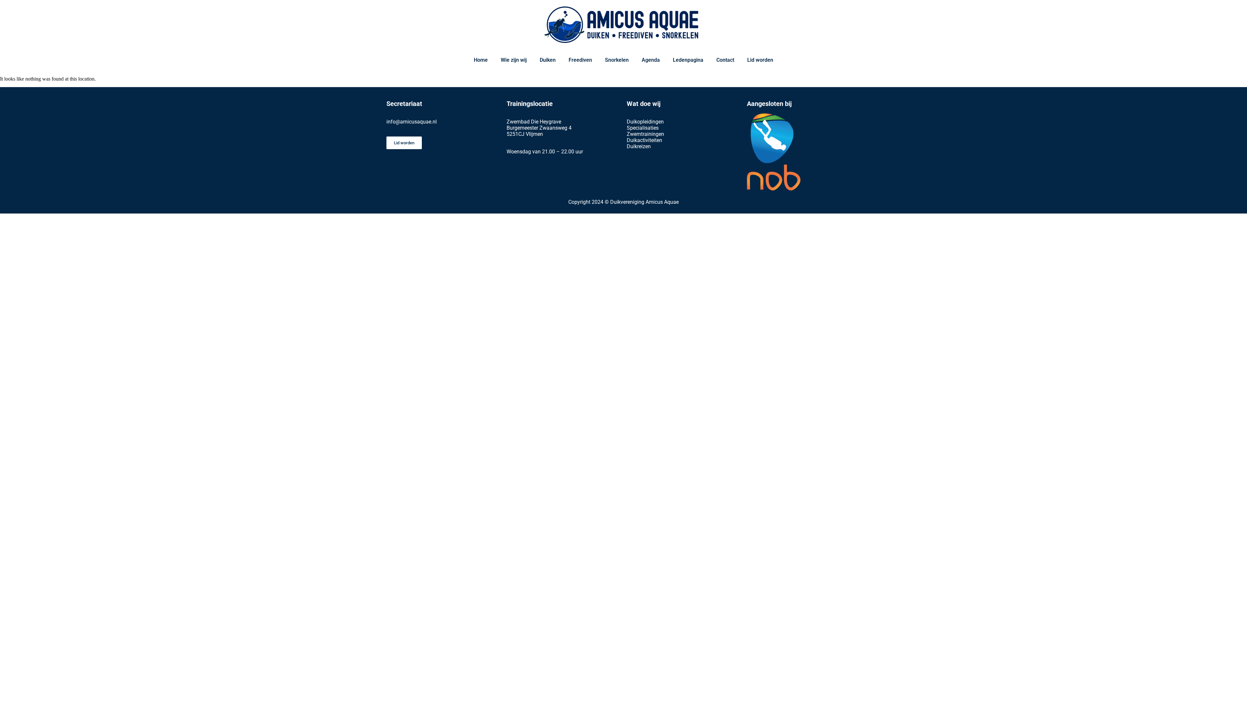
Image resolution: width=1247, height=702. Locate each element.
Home (481, 60)
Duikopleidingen (645, 122)
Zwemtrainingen (645, 134)
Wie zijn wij (514, 60)
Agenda (651, 60)
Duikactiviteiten (644, 140)
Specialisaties (643, 128)
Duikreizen (639, 146)
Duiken (548, 60)
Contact (725, 60)
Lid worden (760, 60)
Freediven (580, 60)
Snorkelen (617, 60)
